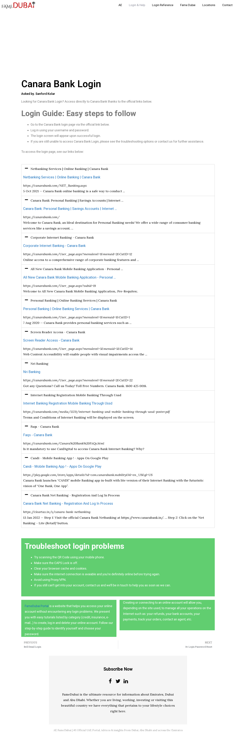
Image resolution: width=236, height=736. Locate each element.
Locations (208, 5)
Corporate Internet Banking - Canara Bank (54, 245)
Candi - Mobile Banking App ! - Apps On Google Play (62, 466)
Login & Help (137, 5)
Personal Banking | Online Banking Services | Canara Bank (66, 308)
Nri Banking (31, 371)
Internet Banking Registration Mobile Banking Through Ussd (67, 403)
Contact (227, 5)
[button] (118, 168)
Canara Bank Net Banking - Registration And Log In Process (68, 503)
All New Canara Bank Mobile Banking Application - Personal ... (69, 277)
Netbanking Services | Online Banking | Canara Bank (61, 177)
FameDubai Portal (37, 606)
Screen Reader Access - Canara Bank (51, 340)
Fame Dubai (187, 5)
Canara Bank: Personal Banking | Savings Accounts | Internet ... (70, 208)
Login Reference (162, 5)
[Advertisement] (103, 36)
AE (120, 5)
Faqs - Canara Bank (37, 435)
